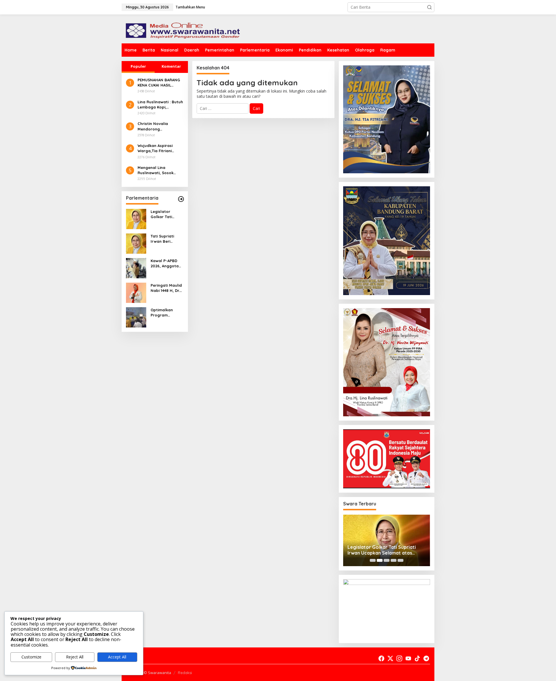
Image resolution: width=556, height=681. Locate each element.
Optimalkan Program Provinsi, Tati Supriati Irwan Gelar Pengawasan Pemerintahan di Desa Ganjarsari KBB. (166, 313)
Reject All (74, 657)
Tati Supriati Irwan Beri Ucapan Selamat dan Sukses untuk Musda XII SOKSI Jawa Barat (167, 239)
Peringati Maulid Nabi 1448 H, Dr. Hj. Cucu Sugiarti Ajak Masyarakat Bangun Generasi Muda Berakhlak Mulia (167, 288)
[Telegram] (426, 658)
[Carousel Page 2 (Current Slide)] (380, 560)
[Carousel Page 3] (386, 560)
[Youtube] (408, 658)
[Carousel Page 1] (373, 560)
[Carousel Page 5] (400, 560)
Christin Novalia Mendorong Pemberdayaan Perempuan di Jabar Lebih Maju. (157, 126)
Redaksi (185, 672)
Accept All (117, 657)
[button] (429, 7)
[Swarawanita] (182, 28)
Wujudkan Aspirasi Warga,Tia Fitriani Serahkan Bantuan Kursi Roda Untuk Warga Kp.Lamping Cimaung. (156, 148)
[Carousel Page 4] (393, 560)
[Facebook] (381, 658)
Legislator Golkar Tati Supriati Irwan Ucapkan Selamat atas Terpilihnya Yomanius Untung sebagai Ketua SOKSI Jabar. (166, 214)
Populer (138, 66)
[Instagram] (399, 658)
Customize (31, 657)
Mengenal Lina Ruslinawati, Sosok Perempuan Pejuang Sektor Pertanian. (157, 170)
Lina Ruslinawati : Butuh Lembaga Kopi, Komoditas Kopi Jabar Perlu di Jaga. (160, 105)
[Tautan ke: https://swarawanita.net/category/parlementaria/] (181, 199)
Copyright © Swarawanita (148, 672)
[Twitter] (390, 658)
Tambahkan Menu (190, 7)
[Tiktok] (417, 658)
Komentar (171, 66)
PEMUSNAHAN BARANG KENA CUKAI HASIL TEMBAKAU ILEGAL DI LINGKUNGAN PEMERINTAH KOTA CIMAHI (159, 83)
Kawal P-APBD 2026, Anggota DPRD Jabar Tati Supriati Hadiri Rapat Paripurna (167, 263)
